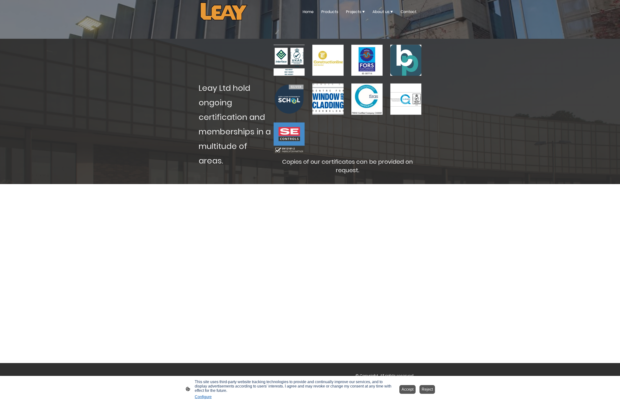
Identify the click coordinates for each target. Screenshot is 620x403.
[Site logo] (224, 12)
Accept (407, 389)
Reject (427, 389)
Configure (203, 397)
